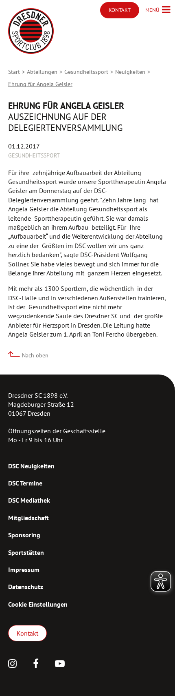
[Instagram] (12, 665)
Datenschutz (25, 587)
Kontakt (27, 633)
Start (14, 71)
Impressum (23, 569)
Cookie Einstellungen (38, 604)
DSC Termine (25, 483)
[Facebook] (36, 665)
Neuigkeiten (130, 71)
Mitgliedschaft (28, 518)
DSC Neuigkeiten (31, 466)
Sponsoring (24, 535)
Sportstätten (26, 552)
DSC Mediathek (29, 500)
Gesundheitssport (86, 71)
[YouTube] (60, 665)
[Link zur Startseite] (31, 31)
